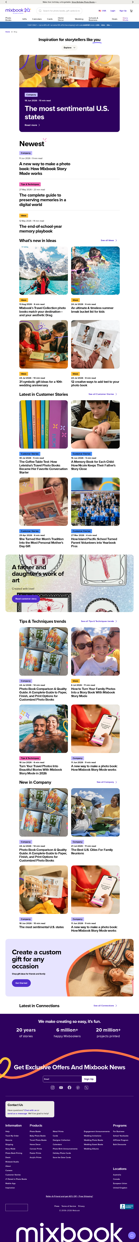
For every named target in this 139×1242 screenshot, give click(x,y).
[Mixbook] (18, 10)
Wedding (79, 19)
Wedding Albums (91, 1148)
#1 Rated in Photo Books (16, 1179)
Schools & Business (93, 19)
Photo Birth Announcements (65, 1148)
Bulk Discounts (119, 1144)
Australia (117, 1174)
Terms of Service (68, 1206)
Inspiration (10, 1187)
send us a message (17, 1113)
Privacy (81, 1206)
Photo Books (8, 19)
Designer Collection (61, 1140)
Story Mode (10, 1148)
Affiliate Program (120, 1140)
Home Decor (61, 19)
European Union (120, 1183)
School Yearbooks (120, 1135)
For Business (118, 1131)
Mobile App (10, 1183)
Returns (8, 1140)
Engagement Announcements (97, 1131)
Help (7, 1131)
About (8, 1166)
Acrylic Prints (35, 1157)
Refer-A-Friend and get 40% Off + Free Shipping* (69, 1196)
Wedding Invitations (92, 1135)
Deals (114, 19)
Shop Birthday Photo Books (83, 2)
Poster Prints (35, 1153)
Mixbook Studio (12, 1161)
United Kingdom (120, 1187)
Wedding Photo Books (93, 1140)
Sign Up (123, 10)
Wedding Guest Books (93, 1144)
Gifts (24, 19)
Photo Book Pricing (13, 1153)
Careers (8, 1170)
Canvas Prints (36, 1148)
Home (7, 32)
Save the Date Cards (62, 1157)
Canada (116, 1179)
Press (56, 1206)
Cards (50, 19)
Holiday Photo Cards (62, 1153)
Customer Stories (13, 1174)
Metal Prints (58, 1131)
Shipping (9, 1144)
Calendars (37, 19)
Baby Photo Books (38, 1135)
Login (112, 10)
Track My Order (12, 1135)
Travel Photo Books (38, 1140)
